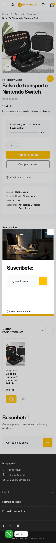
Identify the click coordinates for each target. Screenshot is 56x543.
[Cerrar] (50, 232)
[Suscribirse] (43, 281)
